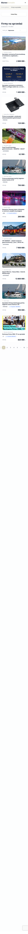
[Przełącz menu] (25, 2)
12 (24, 347)
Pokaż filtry (14, 14)
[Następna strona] (27, 347)
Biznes (8, 2)
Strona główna (5, 7)
